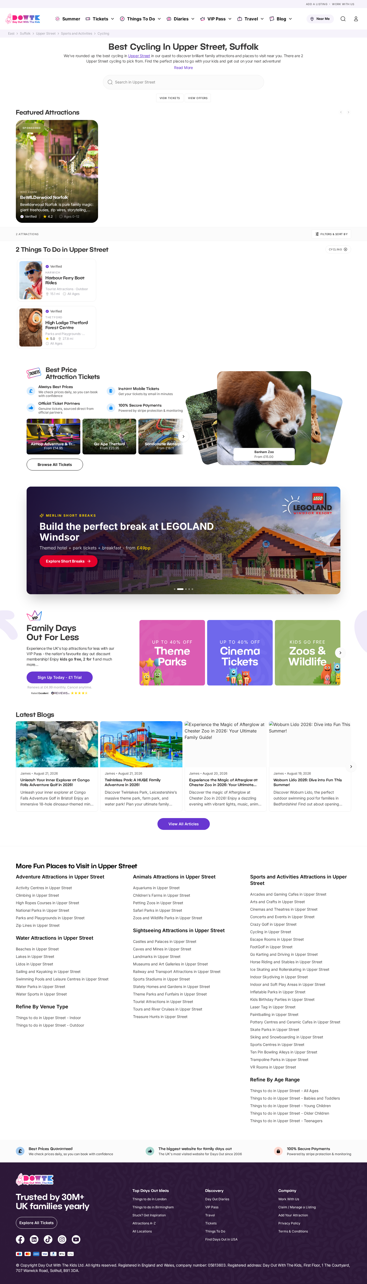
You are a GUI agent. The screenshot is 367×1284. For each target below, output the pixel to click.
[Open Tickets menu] (113, 19)
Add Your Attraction (293, 1215)
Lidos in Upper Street (34, 964)
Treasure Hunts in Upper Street (160, 1016)
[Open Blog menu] (291, 19)
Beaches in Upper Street (37, 949)
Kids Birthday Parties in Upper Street (282, 999)
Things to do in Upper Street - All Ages (284, 1090)
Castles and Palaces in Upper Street (164, 941)
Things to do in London (149, 1199)
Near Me (323, 19)
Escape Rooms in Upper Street (277, 939)
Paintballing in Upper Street (274, 1014)
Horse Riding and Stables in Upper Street (286, 962)
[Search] (343, 19)
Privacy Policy (289, 1223)
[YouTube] (76, 1240)
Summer (71, 18)
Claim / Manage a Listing (297, 1207)
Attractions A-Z (144, 1223)
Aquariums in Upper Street (156, 887)
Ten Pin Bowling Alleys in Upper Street (283, 1052)
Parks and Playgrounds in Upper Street (50, 917)
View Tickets (170, 98)
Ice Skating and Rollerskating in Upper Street (289, 969)
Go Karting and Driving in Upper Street (284, 954)
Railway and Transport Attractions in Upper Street (177, 971)
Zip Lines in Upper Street (38, 925)
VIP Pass (216, 18)
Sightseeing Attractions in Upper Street (179, 930)
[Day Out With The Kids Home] (23, 19)
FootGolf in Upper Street (271, 946)
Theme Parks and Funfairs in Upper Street (170, 994)
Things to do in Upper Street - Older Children (289, 1113)
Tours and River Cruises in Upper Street (167, 1009)
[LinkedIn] (34, 1240)
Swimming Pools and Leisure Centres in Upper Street (62, 979)
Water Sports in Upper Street (41, 994)
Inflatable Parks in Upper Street (277, 992)
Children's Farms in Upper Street (161, 895)
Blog (281, 18)
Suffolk (25, 33)
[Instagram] (62, 1240)
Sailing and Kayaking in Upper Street (48, 971)
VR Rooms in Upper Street (273, 1067)
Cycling (103, 33)
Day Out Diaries (217, 1199)
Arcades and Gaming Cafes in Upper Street (288, 894)
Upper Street (46, 33)
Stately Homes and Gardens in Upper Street (171, 986)
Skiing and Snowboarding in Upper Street (286, 1037)
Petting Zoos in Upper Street (158, 902)
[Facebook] (20, 1240)
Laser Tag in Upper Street (273, 1007)
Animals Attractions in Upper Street (174, 877)
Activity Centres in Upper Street (44, 887)
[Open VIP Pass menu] (230, 19)
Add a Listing (317, 4)
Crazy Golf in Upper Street (273, 924)
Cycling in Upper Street (270, 931)
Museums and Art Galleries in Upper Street (170, 964)
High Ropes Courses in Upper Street (47, 902)
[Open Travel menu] (263, 19)
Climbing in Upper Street (37, 895)
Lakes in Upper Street (35, 956)
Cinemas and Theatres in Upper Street (284, 909)
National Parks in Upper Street (42, 910)
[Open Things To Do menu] (160, 19)
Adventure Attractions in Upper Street (60, 877)
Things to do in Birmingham (153, 1207)
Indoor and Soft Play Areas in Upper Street (287, 984)
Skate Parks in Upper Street (274, 1029)
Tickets (100, 18)
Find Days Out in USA (221, 1239)
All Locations (142, 1231)
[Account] (356, 19)
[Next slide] (348, 112)
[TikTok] (48, 1240)
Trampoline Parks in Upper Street (279, 1059)
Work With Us (343, 4)
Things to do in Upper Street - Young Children (290, 1105)
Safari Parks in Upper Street (157, 910)
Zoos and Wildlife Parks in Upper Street (167, 917)
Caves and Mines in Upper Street (162, 949)
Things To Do (141, 18)
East (11, 33)
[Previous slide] (341, 112)
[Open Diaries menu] (193, 19)
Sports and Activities (76, 33)
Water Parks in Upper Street (40, 986)
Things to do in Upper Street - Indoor (48, 1017)
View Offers (198, 98)
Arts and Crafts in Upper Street (277, 901)
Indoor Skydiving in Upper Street (279, 977)
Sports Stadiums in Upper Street (161, 979)
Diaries (181, 18)
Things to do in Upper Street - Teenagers (286, 1120)
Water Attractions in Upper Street (54, 938)
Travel (251, 18)
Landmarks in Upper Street (157, 956)
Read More (183, 67)
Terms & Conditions (293, 1231)
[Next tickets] (183, 436)
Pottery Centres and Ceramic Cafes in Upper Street (295, 1022)
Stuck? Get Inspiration (149, 1215)
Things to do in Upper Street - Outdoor (50, 1025)
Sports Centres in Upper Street (277, 1044)
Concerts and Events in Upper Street (282, 916)
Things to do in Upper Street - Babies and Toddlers (295, 1098)
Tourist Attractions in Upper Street (163, 1001)
